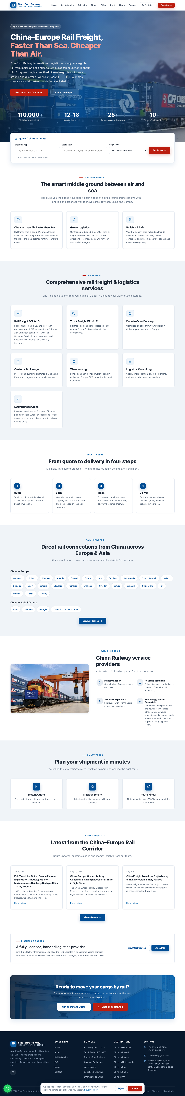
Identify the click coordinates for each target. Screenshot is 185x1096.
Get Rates (158, 150)
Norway (17, 593)
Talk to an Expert (64, 92)
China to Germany (122, 1047)
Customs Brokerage (93, 1062)
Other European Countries (66, 609)
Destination (67, 145)
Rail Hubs (82, 5)
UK (161, 586)
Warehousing (90, 1067)
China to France (121, 1057)
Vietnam (29, 609)
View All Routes (91, 621)
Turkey (43, 593)
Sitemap (155, 1091)
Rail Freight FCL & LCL (94, 1047)
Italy (100, 578)
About (94, 5)
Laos (15, 609)
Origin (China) (21, 145)
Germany (17, 578)
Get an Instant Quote (27, 92)
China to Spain (121, 1072)
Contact (132, 5)
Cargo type (114, 144)
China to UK (119, 1077)
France (88, 578)
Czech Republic (149, 578)
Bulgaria (17, 586)
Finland (74, 578)
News (122, 5)
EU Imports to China (93, 1077)
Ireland (167, 578)
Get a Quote (166, 5)
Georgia (43, 609)
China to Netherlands (124, 1062)
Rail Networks (67, 5)
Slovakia (58, 586)
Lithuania (88, 586)
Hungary (46, 578)
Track (112, 5)
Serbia (30, 593)
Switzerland (147, 586)
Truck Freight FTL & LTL (95, 1052)
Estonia (43, 586)
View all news (91, 917)
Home (54, 5)
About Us (160, 947)
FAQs (103, 5)
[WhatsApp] (13, 1072)
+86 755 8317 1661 (157, 1050)
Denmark (131, 586)
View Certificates (136, 947)
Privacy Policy (168, 1091)
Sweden (103, 586)
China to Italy (120, 1067)
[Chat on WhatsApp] (7, 1088)
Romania (73, 586)
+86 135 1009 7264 (157, 1047)
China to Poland (121, 1052)
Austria (60, 578)
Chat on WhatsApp (112, 1006)
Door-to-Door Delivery (94, 1057)
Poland (32, 578)
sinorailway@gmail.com (159, 1055)
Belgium (112, 578)
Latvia (117, 586)
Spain (30, 586)
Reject (121, 1088)
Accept (135, 1088)
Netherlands (129, 578)
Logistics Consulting (93, 1072)
